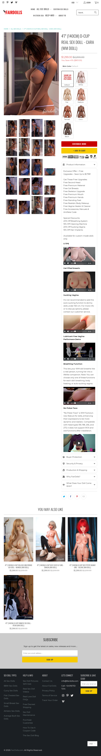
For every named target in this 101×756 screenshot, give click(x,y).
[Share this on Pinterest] (77, 496)
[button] (44, 9)
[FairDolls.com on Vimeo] (16, 2)
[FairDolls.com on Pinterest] (7, 2)
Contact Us (47, 681)
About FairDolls (49, 686)
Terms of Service (49, 695)
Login (88, 2)
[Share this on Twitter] (64, 496)
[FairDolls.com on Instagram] (3, 2)
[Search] (95, 12)
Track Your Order (50, 700)
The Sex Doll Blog (31, 735)
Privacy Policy (48, 690)
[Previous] (6, 73)
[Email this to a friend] (83, 496)
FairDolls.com (17, 750)
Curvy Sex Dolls (11, 690)
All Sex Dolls (9, 681)
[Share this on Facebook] (70, 496)
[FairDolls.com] (12, 12)
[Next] (57, 73)
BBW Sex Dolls (10, 686)
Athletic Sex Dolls (12, 711)
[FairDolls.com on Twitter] (11, 2)
